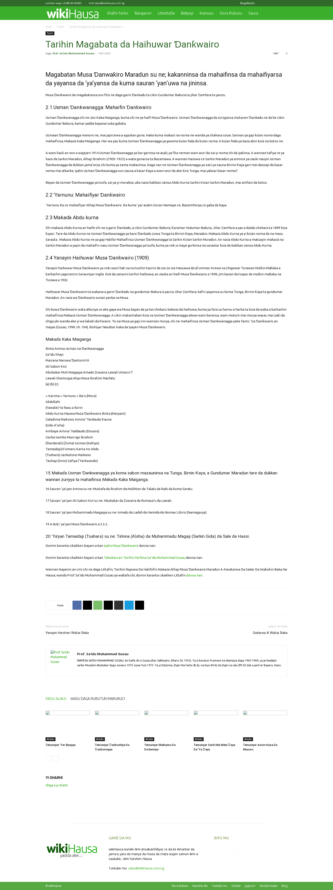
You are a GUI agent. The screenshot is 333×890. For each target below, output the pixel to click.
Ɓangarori (143, 13)
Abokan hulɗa (268, 886)
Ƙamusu (206, 13)
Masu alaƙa (56, 699)
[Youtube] (284, 3)
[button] (282, 13)
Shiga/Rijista (247, 3)
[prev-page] (48, 758)
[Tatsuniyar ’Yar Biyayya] (68, 726)
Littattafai (166, 13)
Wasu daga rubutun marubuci (97, 699)
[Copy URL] (139, 605)
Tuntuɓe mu (219, 886)
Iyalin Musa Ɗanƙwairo (121, 545)
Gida (49, 27)
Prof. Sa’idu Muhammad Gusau (73, 53)
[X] (276, 3)
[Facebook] (261, 3)
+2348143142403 (72, 3)
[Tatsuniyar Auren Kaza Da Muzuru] (265, 726)
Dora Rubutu (231, 13)
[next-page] (55, 758)
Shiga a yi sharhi (57, 785)
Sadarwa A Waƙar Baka (270, 633)
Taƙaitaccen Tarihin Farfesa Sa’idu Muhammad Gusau (144, 557)
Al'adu (50, 739)
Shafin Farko (117, 13)
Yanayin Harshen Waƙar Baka (67, 633)
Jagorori (250, 886)
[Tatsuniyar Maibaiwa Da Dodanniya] (166, 726)
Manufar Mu (200, 886)
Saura (253, 13)
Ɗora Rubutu (180, 886)
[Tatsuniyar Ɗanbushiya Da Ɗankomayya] (117, 726)
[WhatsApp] (97, 605)
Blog (284, 886)
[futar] (118, 605)
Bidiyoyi (187, 13)
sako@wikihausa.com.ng (109, 3)
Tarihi (60, 27)
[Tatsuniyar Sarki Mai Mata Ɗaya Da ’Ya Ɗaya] (216, 726)
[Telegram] (129, 605)
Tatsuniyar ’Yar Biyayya (60, 745)
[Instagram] (269, 3)
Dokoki (236, 886)
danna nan (194, 575)
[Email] (108, 605)
